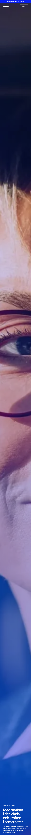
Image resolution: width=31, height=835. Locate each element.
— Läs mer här (15, 1)
